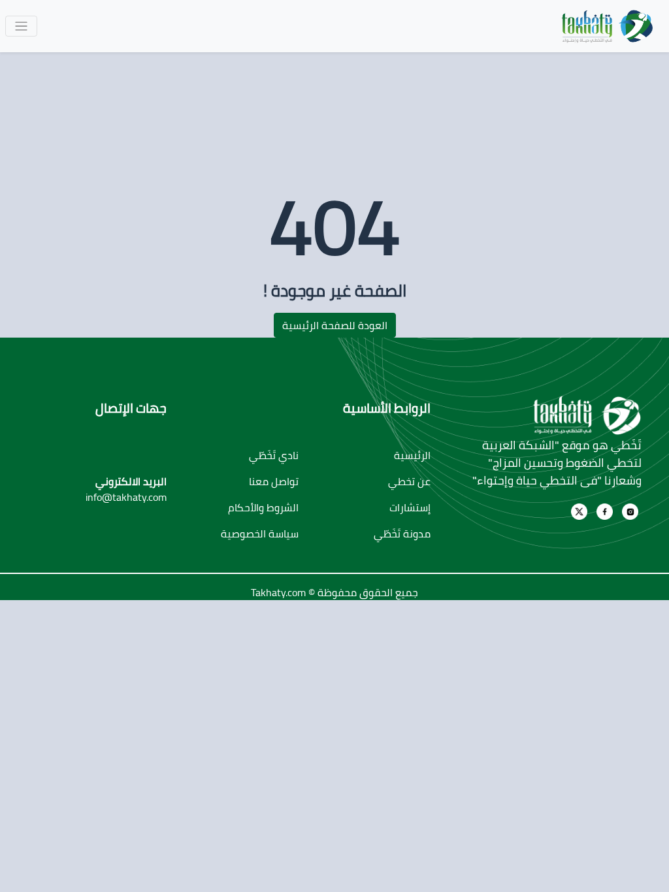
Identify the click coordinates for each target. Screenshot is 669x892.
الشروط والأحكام (263, 507)
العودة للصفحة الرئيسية (334, 325)
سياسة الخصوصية (260, 533)
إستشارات (410, 507)
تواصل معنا (274, 481)
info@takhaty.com (126, 497)
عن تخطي (409, 481)
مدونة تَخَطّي (402, 533)
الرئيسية (412, 455)
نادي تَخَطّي (274, 455)
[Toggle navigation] (21, 26)
